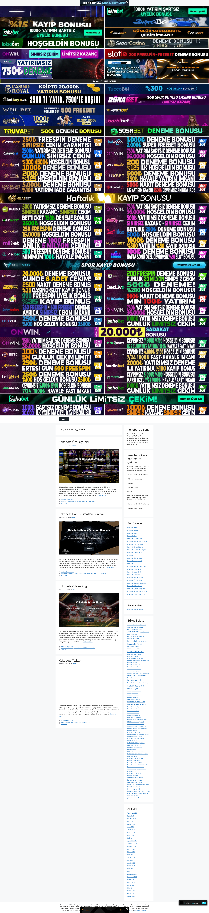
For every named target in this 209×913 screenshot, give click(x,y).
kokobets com (144, 677)
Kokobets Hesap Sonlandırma (137, 541)
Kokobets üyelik (133, 789)
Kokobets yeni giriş (134, 782)
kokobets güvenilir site (133, 713)
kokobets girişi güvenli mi (132, 693)
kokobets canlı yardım (67, 501)
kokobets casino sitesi (136, 675)
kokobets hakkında (132, 719)
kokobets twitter (90, 501)
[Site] (52, 142)
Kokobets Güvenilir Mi (133, 711)
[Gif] (104, 198)
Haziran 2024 (131, 846)
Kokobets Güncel (134, 699)
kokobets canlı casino (133, 667)
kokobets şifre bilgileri (132, 791)
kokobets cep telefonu (133, 677)
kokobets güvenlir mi (134, 717)
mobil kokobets (132, 793)
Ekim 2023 (130, 868)
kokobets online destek (132, 740)
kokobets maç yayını (131, 734)
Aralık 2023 (131, 863)
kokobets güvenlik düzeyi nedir (133, 715)
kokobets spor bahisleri (134, 762)
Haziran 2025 (131, 818)
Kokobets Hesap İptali (134, 561)
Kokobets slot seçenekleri (135, 758)
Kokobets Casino (65, 722)
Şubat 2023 (131, 891)
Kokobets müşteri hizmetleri (136, 738)
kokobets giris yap (76, 722)
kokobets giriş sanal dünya (133, 695)
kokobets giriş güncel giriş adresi (134, 691)
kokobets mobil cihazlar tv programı (134, 736)
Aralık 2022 (131, 896)
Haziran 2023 (131, 880)
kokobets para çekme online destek (134, 747)
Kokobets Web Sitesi (134, 773)
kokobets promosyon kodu (137, 754)
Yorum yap (64, 503)
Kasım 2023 (131, 866)
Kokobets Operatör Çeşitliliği (136, 583)
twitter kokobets (143, 793)
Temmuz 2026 (132, 813)
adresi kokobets (132, 625)
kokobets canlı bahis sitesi (134, 664)
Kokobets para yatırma (136, 743)
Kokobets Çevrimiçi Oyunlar (136, 588)
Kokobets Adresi (132, 527)
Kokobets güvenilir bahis (133, 709)
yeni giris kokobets (133, 798)
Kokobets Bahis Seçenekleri (136, 594)
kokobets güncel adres (136, 702)
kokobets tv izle (131, 769)
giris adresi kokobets (134, 629)
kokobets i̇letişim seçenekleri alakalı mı (135, 724)
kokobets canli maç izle (133, 660)
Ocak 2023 (131, 893)
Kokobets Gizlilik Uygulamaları (137, 591)
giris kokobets (144, 632)
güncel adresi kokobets (67, 648)
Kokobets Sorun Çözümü (135, 547)
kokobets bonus (132, 656)
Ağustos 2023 (132, 874)
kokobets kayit (142, 726)
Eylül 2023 (130, 871)
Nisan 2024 (131, 852)
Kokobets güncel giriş (133, 706)
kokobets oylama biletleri (143, 740)
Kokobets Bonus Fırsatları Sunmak (81, 514)
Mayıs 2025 (131, 821)
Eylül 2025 (130, 816)
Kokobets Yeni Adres (135, 778)
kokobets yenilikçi (131, 784)
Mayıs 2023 (131, 882)
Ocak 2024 (131, 860)
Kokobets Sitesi (132, 756)
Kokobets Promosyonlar (67, 499)
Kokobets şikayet (144, 791)
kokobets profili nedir (131, 749)
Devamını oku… (103, 495)
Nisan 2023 (131, 885)
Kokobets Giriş (132, 533)
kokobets (144, 641)
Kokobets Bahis (135, 651)
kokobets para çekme (134, 745)
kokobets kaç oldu (132, 728)
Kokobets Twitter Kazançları (136, 550)
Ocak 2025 (130, 827)
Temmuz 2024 (132, 843)
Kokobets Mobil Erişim (134, 572)
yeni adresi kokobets (132, 795)
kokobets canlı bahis (132, 662)
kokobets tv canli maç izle (135, 767)
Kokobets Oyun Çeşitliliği (135, 544)
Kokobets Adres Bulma (134, 586)
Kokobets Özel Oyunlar (74, 442)
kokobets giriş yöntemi (133, 697)
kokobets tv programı (141, 769)
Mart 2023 (130, 888)
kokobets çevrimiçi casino (142, 784)
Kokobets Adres (134, 644)
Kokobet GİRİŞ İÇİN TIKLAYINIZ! (104, 81)
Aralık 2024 (131, 830)
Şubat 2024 (131, 857)
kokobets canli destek (135, 658)
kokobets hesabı (142, 719)
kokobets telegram (132, 764)
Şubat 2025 (131, 824)
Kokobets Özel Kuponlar (135, 580)
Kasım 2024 (131, 832)
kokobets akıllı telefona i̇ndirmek (69, 573)
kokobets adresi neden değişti (133, 648)
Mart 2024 (130, 855)
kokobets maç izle (132, 730)
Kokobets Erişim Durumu (135, 539)
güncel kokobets (133, 638)
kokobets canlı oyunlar (133, 671)
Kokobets (130, 555)
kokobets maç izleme (134, 732)
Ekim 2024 (130, 835)
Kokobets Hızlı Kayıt (133, 575)
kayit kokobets (133, 641)
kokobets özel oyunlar (79, 501)
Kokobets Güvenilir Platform (136, 566)
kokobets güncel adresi (137, 704)
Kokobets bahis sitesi (134, 654)
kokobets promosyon (135, 751)
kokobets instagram (135, 722)
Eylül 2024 (130, 838)
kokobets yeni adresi (134, 780)
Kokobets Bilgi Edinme (134, 569)
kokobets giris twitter (133, 682)
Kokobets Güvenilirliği (73, 586)
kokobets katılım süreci (132, 726)
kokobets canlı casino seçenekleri (134, 669)
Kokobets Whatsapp (132, 775)
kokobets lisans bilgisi (142, 728)
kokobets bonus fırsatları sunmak (88, 573)
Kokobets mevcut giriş (143, 734)
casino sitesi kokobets (135, 627)
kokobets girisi (134, 680)
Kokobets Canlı (145, 660)
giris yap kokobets (132, 634)
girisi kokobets (133, 632)
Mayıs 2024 (131, 849)
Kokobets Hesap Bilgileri (135, 577)
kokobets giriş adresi (135, 689)
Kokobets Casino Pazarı (135, 552)
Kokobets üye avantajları (133, 786)
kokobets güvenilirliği (80, 648)
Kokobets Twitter (70, 660)
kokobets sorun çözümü (133, 760)
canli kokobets (142, 625)
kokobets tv (142, 765)
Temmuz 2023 (132, 877)
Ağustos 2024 (132, 841)
